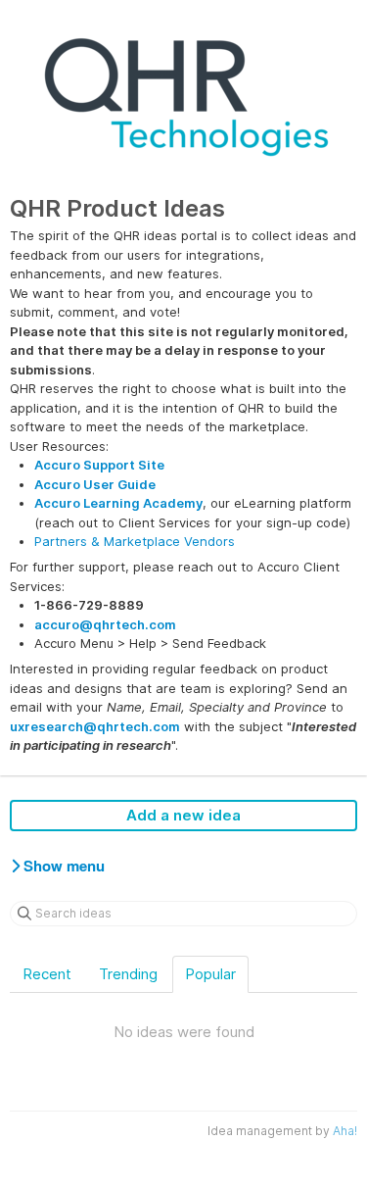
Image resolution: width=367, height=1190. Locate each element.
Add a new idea (183, 815)
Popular (210, 974)
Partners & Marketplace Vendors (134, 541)
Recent (47, 974)
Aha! (345, 1130)
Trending (128, 974)
